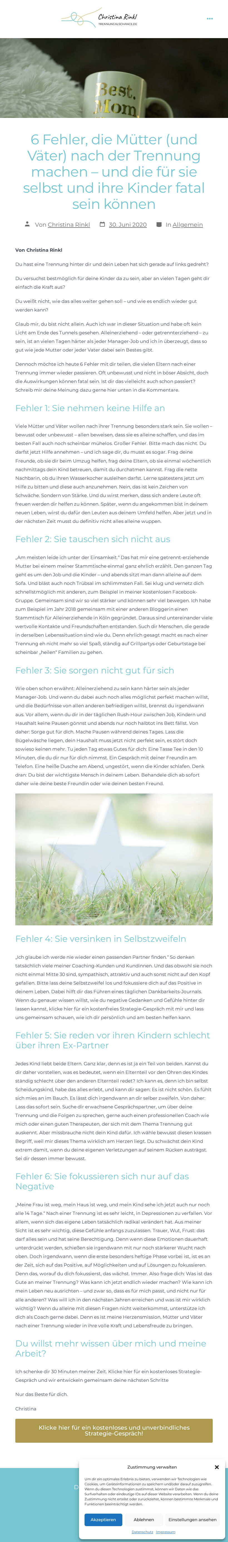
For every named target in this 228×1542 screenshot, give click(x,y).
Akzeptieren (103, 1519)
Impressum (165, 1532)
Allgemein (188, 224)
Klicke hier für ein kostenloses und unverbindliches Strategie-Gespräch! (114, 1430)
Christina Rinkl (69, 224)
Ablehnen (144, 1519)
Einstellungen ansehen (192, 1519)
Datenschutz (142, 1532)
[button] (217, 1467)
